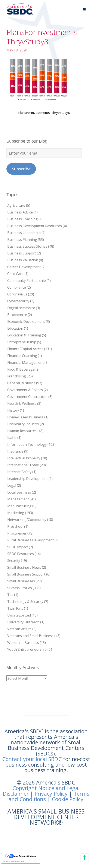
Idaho (11, 437)
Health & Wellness (21, 403)
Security (13, 560)
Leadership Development (27, 478)
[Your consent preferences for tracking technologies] (84, 857)
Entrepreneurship (21, 342)
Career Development (24, 266)
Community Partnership (26, 280)
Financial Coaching (22, 355)
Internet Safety (19, 471)
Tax (10, 594)
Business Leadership (24, 232)
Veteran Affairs (19, 629)
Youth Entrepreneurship (27, 649)
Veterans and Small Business (30, 635)
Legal (11, 485)
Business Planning (22, 239)
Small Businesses (21, 581)
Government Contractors (27, 396)
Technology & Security (25, 601)
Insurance (15, 451)
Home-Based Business (25, 417)
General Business (21, 383)
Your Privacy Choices (25, 856)
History (13, 410)
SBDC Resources (20, 553)
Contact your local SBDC (32, 759)
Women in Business (23, 642)
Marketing (15, 512)
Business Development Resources (34, 226)
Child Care (15, 273)
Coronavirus (17, 294)
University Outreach (23, 622)
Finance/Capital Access (25, 348)
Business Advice (20, 212)
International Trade (23, 465)
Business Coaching (22, 219)
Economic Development (26, 321)
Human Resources (22, 430)
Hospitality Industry (23, 424)
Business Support (21, 253)
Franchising (16, 376)
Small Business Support (26, 574)
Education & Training (24, 335)
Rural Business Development (30, 540)
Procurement (17, 533)
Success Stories (19, 588)
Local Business (19, 492)
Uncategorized (19, 615)
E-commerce (17, 314)
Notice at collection (13, 861)
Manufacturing (19, 506)
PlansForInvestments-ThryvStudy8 (46, 112)
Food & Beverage (21, 369)
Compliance (16, 287)
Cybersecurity (18, 301)
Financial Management (25, 362)
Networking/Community (26, 519)
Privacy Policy (51, 793)
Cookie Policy (67, 799)
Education (15, 328)
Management (18, 499)
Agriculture (16, 205)
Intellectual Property (23, 458)
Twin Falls (15, 608)
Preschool (15, 526)
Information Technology (27, 444)
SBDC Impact (17, 547)
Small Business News (24, 567)
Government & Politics (25, 389)
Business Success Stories (27, 246)
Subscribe (21, 168)
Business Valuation (22, 260)
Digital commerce (21, 307)
